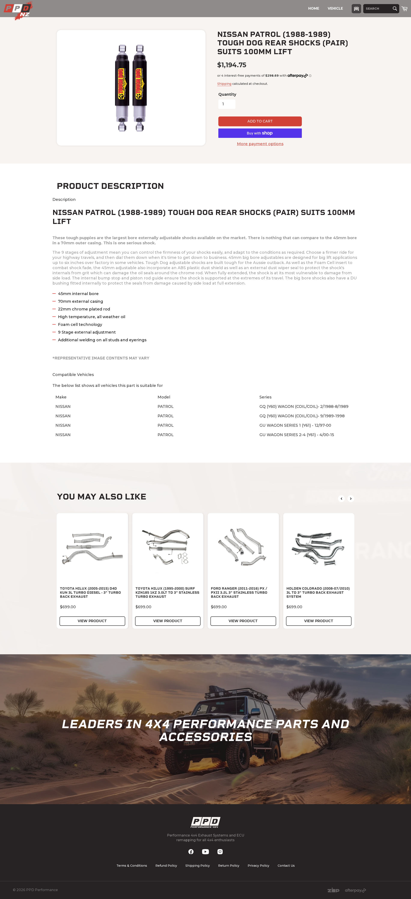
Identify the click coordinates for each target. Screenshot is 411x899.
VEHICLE (335, 8)
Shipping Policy (197, 866)
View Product (92, 621)
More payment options (260, 144)
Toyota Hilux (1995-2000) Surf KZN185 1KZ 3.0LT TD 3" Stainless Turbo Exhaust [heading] (167, 592)
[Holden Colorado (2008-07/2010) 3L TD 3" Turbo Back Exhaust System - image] (318, 548)
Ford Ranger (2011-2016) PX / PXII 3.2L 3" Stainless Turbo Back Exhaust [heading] (239, 592)
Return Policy (228, 866)
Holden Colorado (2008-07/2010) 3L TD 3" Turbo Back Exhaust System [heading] (318, 592)
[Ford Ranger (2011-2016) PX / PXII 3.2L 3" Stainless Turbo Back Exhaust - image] (243, 548)
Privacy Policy (258, 866)
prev (341, 498)
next (350, 498)
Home (313, 8)
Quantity (227, 94)
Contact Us (286, 866)
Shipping (224, 84)
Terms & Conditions (131, 866)
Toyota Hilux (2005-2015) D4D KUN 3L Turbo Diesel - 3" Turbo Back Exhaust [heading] (90, 592)
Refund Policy (166, 866)
